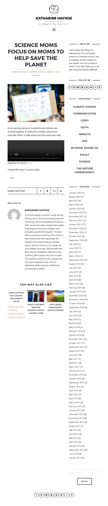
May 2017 (73, 359)
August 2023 (75, 197)
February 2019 (75, 288)
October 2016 (75, 378)
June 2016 (73, 390)
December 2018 (76, 295)
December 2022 (76, 212)
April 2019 (73, 280)
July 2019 (73, 268)
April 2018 (73, 323)
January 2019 (75, 291)
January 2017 (75, 371)
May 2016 (73, 394)
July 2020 (73, 244)
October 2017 (75, 343)
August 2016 (75, 386)
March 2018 (74, 327)
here (29, 163)
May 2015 (73, 438)
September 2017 (76, 347)
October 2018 (75, 303)
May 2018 (73, 319)
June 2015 (73, 434)
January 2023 (75, 208)
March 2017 (74, 367)
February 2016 (75, 406)
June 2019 (73, 272)
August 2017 (75, 351)
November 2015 (76, 418)
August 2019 (75, 264)
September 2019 (76, 260)
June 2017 (73, 355)
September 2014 (76, 450)
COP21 (85, 120)
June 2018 (73, 315)
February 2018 (75, 331)
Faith (84, 127)
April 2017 (73, 363)
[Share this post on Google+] (54, 191)
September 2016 (76, 382)
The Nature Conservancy (84, 170)
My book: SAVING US (84, 147)
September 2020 (76, 240)
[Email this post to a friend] (60, 191)
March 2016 (74, 402)
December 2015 (76, 414)
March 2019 (74, 284)
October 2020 (75, 236)
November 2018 (76, 299)
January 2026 (75, 193)
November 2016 (76, 375)
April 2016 (73, 398)
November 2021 (76, 216)
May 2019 (73, 276)
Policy (84, 154)
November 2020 (76, 232)
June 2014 (73, 454)
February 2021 (75, 220)
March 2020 (74, 256)
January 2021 (75, 224)
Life (58, 72)
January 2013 (75, 458)
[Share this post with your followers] (47, 191)
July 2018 (73, 311)
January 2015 (75, 446)
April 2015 (73, 442)
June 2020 (73, 248)
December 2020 (76, 228)
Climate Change (19, 72)
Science (36, 75)
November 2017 (76, 339)
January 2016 (75, 410)
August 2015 (75, 426)
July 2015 (73, 430)
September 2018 (76, 307)
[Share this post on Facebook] (40, 191)
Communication (37, 72)
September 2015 (76, 422)
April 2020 (73, 252)
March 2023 (74, 204)
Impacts (51, 72)
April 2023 (73, 200)
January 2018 (75, 335)
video (12, 178)
